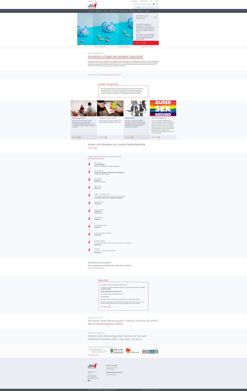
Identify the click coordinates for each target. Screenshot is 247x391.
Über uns (91, 11)
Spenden (147, 11)
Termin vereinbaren (99, 46)
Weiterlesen (75, 137)
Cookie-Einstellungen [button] (145, 389)
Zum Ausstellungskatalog (142, 34)
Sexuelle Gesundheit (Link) (111, 75)
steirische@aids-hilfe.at (147, 4)
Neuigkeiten (91, 148)
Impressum (157, 389)
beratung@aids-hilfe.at (110, 323)
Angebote (98, 11)
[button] (154, 17)
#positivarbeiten (124, 11)
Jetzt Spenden (104, 306)
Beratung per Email (147, 46)
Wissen (105, 11)
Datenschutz (152, 389)
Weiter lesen (139, 43)
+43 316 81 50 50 (137, 4)
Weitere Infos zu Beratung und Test (96, 268)
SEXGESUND (140, 11)
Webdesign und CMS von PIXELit (109, 389)
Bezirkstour (132, 11)
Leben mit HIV (113, 11)
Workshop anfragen (123, 46)
